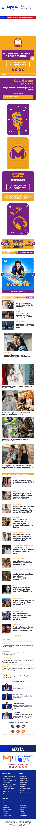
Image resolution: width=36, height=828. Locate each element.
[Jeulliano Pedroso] (7, 705)
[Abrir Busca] (33, 8)
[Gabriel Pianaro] (7, 696)
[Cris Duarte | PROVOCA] (7, 687)
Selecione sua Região (24, 7)
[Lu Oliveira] (7, 715)
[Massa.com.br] (12, 7)
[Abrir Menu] (3, 8)
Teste (4, 75)
